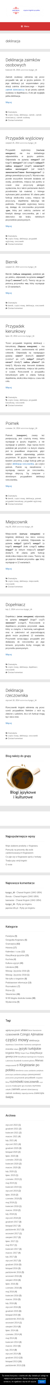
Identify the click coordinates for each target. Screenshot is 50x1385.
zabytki (8, 1090)
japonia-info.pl (12, 908)
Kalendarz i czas (13, 951)
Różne (9, 990)
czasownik (12, 1034)
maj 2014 (10, 1338)
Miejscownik (17, 521)
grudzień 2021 (12, 1128)
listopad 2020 (12, 1152)
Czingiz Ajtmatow (31, 1034)
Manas (39, 1060)
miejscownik (34, 581)
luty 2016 (10, 1303)
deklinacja (24, 115)
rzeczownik (19, 241)
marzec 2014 (12, 1346)
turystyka (28, 1086)
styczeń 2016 (12, 1307)
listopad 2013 (12, 1361)
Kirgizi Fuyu (25, 1053)
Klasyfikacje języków (15, 955)
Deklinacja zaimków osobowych (23, 62)
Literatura (10, 967)
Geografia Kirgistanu (15, 940)
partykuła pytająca (21, 1075)
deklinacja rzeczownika (23, 464)
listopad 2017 (12, 1225)
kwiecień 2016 (12, 1295)
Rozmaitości (11, 986)
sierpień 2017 (12, 1237)
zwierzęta (39, 1093)
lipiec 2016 (10, 1284)
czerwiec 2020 (12, 1159)
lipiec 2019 (10, 1175)
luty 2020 (10, 1171)
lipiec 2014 (10, 1330)
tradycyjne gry (18, 1086)
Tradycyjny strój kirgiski (16, 860)
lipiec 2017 (10, 1241)
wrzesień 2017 (12, 1233)
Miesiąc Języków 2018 (16, 975)
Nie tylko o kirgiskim (15, 978)
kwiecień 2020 (12, 1163)
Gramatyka (12, 112)
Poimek (12, 423)
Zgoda (41, 1382)
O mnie (9, 864)
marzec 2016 (12, 1299)
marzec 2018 (12, 1210)
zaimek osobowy (23, 117)
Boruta (9, 896)
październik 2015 (13, 1319)
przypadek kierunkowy (14, 501)
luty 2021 (10, 1140)
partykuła (32, 1071)
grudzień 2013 (12, 1357)
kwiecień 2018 (12, 1206)
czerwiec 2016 (12, 1288)
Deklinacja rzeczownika (17, 693)
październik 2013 (13, 1365)
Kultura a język (12, 963)
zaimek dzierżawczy (15, 89)
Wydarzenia (11, 1002)
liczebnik (18, 1061)
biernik (10, 306)
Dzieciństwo (19, 1045)
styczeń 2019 (12, 1191)
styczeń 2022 (12, 1125)
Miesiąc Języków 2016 (16, 971)
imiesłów (9, 1049)
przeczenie (10, 1078)
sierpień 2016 (12, 1280)
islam (16, 1049)
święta (9, 1097)
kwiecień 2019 (12, 1187)
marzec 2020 (12, 1167)
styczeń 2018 (12, 1218)
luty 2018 (10, 1214)
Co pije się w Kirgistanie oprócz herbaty (23, 857)
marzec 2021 (12, 1136)
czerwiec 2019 (12, 1179)
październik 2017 (13, 1229)
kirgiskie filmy (13, 1053)
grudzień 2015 (12, 1311)
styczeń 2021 (12, 1144)
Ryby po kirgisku (24, 904)
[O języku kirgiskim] (25, 11)
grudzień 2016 (12, 1264)
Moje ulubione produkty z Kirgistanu (22, 846)
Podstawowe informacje (16, 982)
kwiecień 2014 (12, 1342)
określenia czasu (22, 1071)
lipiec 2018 (10, 1194)
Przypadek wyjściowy (25, 138)
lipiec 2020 (10, 1156)
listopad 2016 (12, 1268)
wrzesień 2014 (12, 1322)
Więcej (9, 102)
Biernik (12, 262)
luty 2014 (10, 1350)
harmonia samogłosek (32, 1045)
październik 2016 (13, 1272)
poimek (38, 498)
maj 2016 (10, 1291)
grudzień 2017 (12, 1222)
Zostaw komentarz (15, 120)
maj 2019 (10, 1183)
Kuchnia (9, 959)
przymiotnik (19, 1078)
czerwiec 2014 (12, 1334)
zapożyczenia (27, 1093)
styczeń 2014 (12, 1353)
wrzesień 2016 (12, 1276)
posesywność (34, 1074)
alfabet (24, 1030)
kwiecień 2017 (12, 1249)
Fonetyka (10, 936)
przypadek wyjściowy (33, 501)
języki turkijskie (30, 1048)
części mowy (13, 115)
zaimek (32, 115)
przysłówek (30, 1077)
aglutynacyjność (13, 1030)
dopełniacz (33, 667)
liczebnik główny (28, 1061)
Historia (9, 947)
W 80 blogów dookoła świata (18, 998)
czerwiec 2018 (12, 1198)
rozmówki (16, 1081)
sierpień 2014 (12, 1326)
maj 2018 (10, 1202)
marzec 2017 (12, 1253)
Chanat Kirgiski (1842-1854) (29, 892)
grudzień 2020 (12, 1148)
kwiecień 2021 (12, 1132)
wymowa (36, 1086)
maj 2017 (10, 1245)
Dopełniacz (15, 604)
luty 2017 (10, 1257)
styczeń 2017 (12, 1260)
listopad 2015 (12, 1315)
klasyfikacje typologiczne (27, 1057)
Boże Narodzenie (35, 1030)
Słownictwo (11, 994)
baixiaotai (10, 900)
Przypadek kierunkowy (16, 329)
